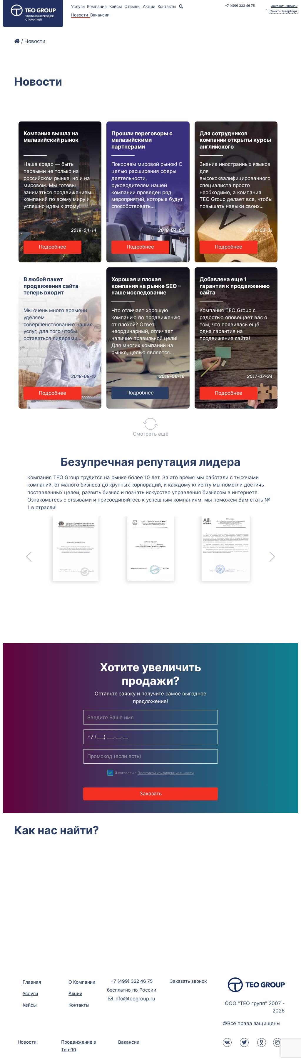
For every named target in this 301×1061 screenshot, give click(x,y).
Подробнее (52, 247)
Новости (27, 1042)
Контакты (168, 6)
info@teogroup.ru (134, 999)
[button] (42, 556)
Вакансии (99, 14)
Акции (149, 6)
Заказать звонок (284, 6)
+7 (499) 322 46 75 (240, 6)
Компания (97, 6)
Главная (32, 982)
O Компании (81, 982)
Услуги (78, 6)
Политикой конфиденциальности (166, 773)
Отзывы (133, 6)
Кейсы (116, 6)
